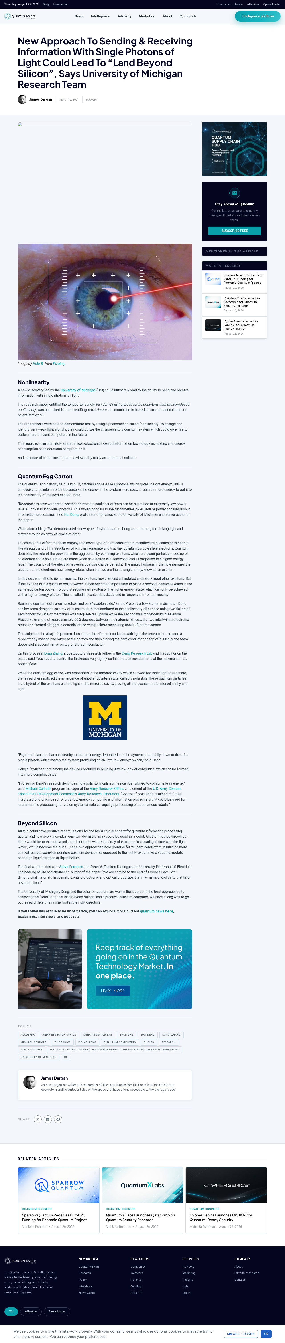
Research (92, 99)
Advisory (124, 16)
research (169, 1042)
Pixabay (59, 364)
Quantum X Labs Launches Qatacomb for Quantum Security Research (242, 301)
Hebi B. (38, 364)
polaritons (87, 1042)
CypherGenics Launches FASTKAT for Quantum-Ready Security (241, 324)
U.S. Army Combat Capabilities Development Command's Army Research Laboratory (114, 1049)
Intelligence (100, 16)
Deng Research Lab (137, 653)
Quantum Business (37, 1209)
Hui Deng (71, 514)
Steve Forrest (32, 1049)
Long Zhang (53, 653)
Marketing (147, 16)
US (66, 1057)
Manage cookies (241, 1334)
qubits (149, 1042)
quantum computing (120, 1042)
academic (28, 1034)
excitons (127, 1034)
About (167, 16)
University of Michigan (78, 390)
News (79, 16)
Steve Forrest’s (71, 867)
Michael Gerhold (38, 789)
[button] (38, 1119)
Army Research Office (106, 789)
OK (266, 1334)
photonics (63, 1042)
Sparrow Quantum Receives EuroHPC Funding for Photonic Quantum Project (243, 278)
